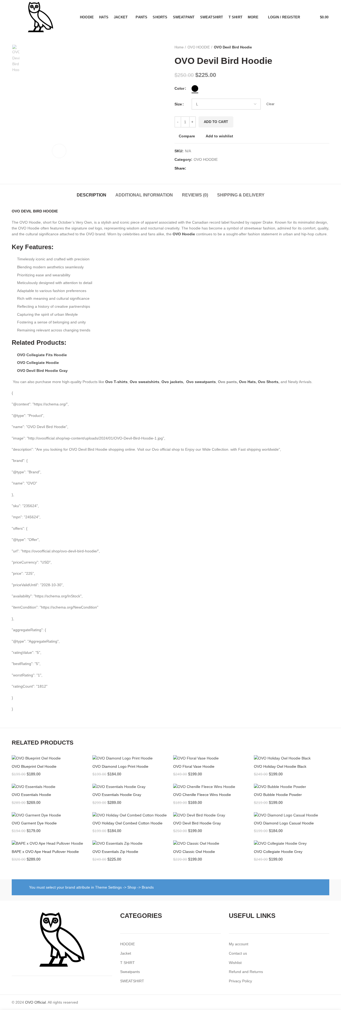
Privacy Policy (240, 981)
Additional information (144, 195)
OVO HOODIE (199, 47)
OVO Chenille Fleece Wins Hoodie (202, 795)
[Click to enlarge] (59, 151)
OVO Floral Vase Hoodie (193, 766)
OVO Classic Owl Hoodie (194, 851)
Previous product (316, 47)
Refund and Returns (246, 972)
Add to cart (216, 122)
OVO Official (35, 1002)
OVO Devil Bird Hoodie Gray (197, 823)
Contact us (238, 953)
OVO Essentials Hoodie (31, 795)
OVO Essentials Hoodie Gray (116, 795)
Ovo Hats (247, 382)
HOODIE (127, 944)
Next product (326, 47)
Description (91, 195)
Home (179, 47)
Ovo (190, 382)
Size (178, 104)
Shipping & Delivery (241, 195)
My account (238, 944)
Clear (270, 104)
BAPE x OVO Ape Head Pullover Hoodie (45, 851)
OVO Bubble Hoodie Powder (278, 795)
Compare (187, 136)
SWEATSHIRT (132, 981)
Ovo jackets (172, 382)
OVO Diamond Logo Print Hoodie (120, 766)
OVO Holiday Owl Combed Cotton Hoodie (127, 823)
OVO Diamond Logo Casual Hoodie (284, 823)
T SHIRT (127, 962)
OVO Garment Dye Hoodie (34, 823)
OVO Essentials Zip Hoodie (115, 851)
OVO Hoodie (184, 234)
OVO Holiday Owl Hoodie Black (280, 766)
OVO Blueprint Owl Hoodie (34, 766)
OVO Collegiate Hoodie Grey (278, 851)
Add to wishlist (219, 136)
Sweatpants (130, 972)
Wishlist (235, 962)
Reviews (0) (195, 195)
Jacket (125, 953)
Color (179, 88)
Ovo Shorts (268, 382)
